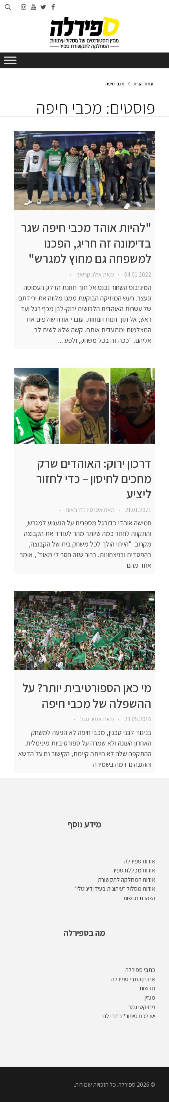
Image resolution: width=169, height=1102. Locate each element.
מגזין (150, 997)
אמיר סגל (90, 719)
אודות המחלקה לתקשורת (126, 880)
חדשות (147, 988)
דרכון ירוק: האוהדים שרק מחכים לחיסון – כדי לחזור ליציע (93, 478)
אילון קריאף (88, 274)
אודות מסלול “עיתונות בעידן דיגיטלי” (114, 889)
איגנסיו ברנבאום (83, 510)
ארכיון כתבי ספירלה (133, 979)
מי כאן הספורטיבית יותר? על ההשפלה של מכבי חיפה (86, 695)
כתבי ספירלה (140, 970)
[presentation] (84, 170)
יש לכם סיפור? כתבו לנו (129, 1016)
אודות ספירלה (139, 861)
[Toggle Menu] (10, 60)
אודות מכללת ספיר (133, 870)
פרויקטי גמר (141, 1007)
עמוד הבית (143, 84)
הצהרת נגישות (139, 898)
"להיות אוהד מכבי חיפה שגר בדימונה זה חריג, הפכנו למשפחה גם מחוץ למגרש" (86, 242)
